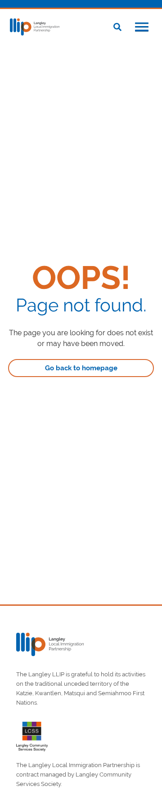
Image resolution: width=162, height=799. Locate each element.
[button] (141, 27)
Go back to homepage (81, 368)
